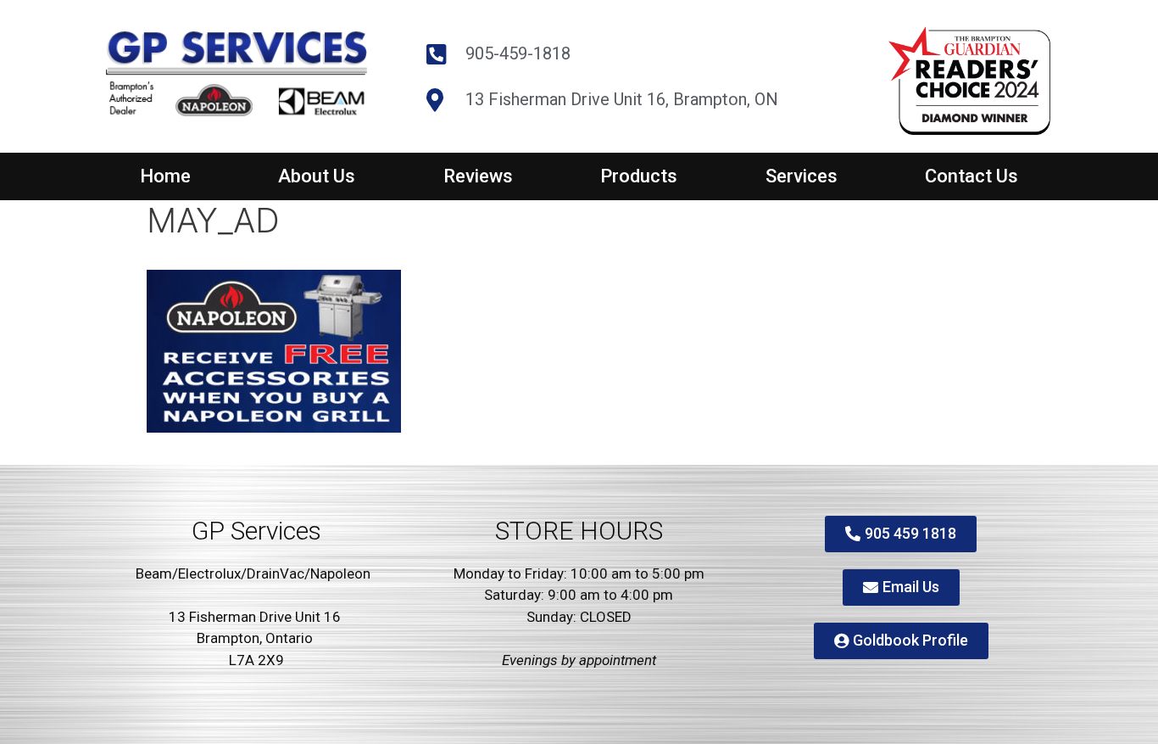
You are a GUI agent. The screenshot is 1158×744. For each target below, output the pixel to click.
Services (802, 176)
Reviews (478, 176)
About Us (316, 176)
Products (638, 176)
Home (165, 176)
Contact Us (971, 176)
